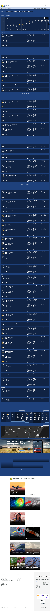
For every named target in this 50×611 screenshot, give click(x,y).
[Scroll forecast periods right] (49, 24)
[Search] (43, 5)
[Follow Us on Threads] (46, 576)
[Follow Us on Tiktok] (44, 576)
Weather (4, 8)
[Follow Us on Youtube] (41, 576)
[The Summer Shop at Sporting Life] (46, 465)
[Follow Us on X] (49, 576)
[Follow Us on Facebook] (37, 576)
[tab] (44, 18)
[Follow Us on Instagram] (39, 576)
